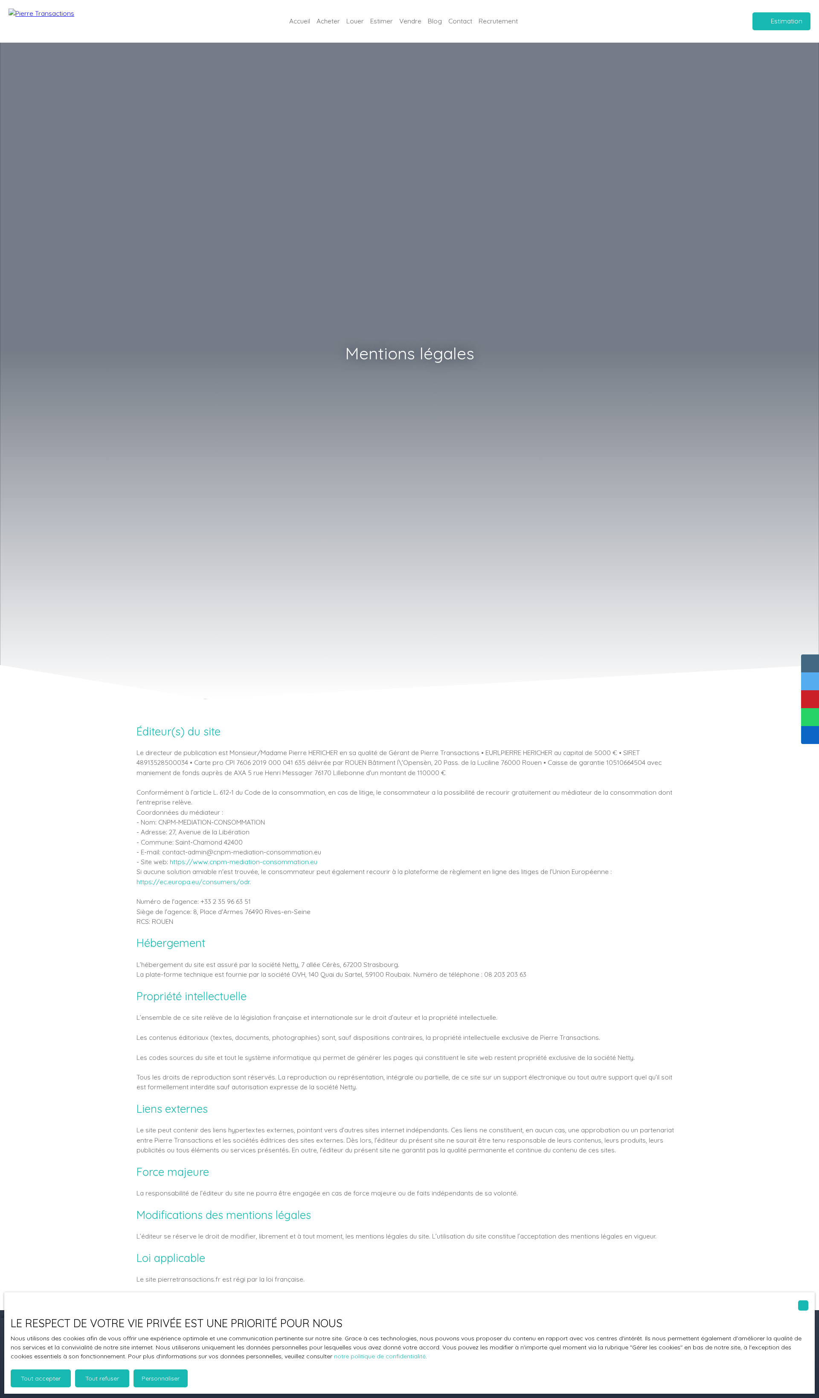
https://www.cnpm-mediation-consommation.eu (243, 861)
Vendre (410, 21)
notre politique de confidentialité (380, 1356)
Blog (435, 21)
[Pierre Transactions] (51, 21)
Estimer (381, 21)
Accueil (299, 21)
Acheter (328, 21)
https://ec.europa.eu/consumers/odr (193, 881)
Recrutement (498, 21)
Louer (355, 21)
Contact (460, 21)
